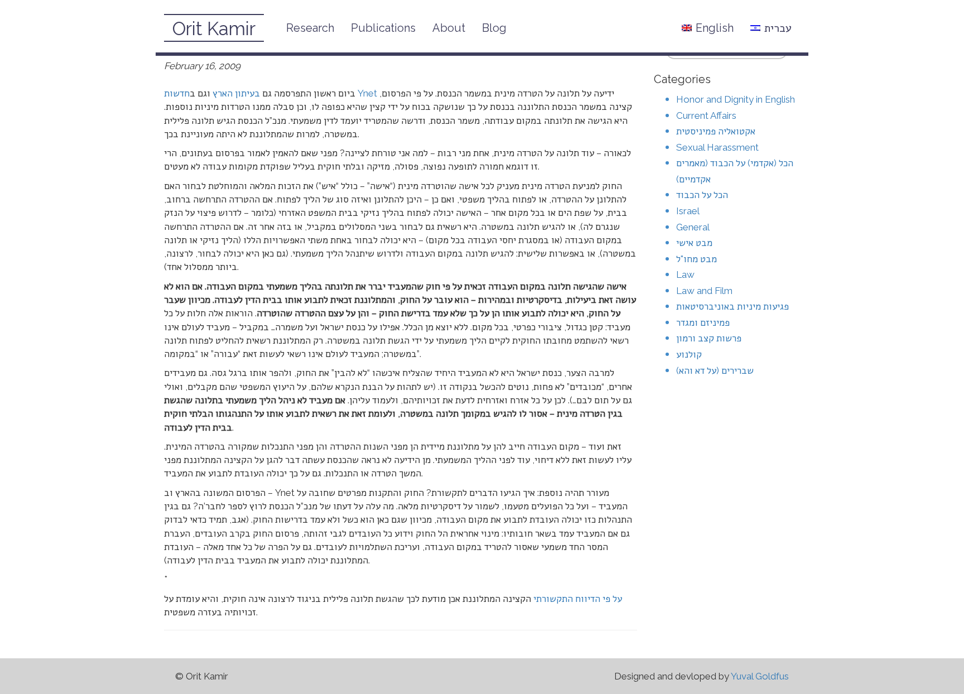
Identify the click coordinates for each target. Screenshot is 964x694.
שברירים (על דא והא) (715, 370)
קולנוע (689, 354)
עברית (778, 28)
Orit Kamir (214, 29)
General (693, 227)
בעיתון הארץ (236, 93)
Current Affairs (706, 115)
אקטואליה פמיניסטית (715, 131)
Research (310, 28)
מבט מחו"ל (696, 258)
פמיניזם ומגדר (703, 322)
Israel (688, 210)
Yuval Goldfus (760, 676)
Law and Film (704, 290)
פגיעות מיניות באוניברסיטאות (732, 306)
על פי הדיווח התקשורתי (577, 598)
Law (685, 274)
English (715, 28)
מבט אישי (694, 242)
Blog (494, 28)
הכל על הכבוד (702, 194)
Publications (383, 28)
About (448, 28)
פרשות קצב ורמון (708, 338)
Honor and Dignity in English (735, 99)
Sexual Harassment (717, 147)
